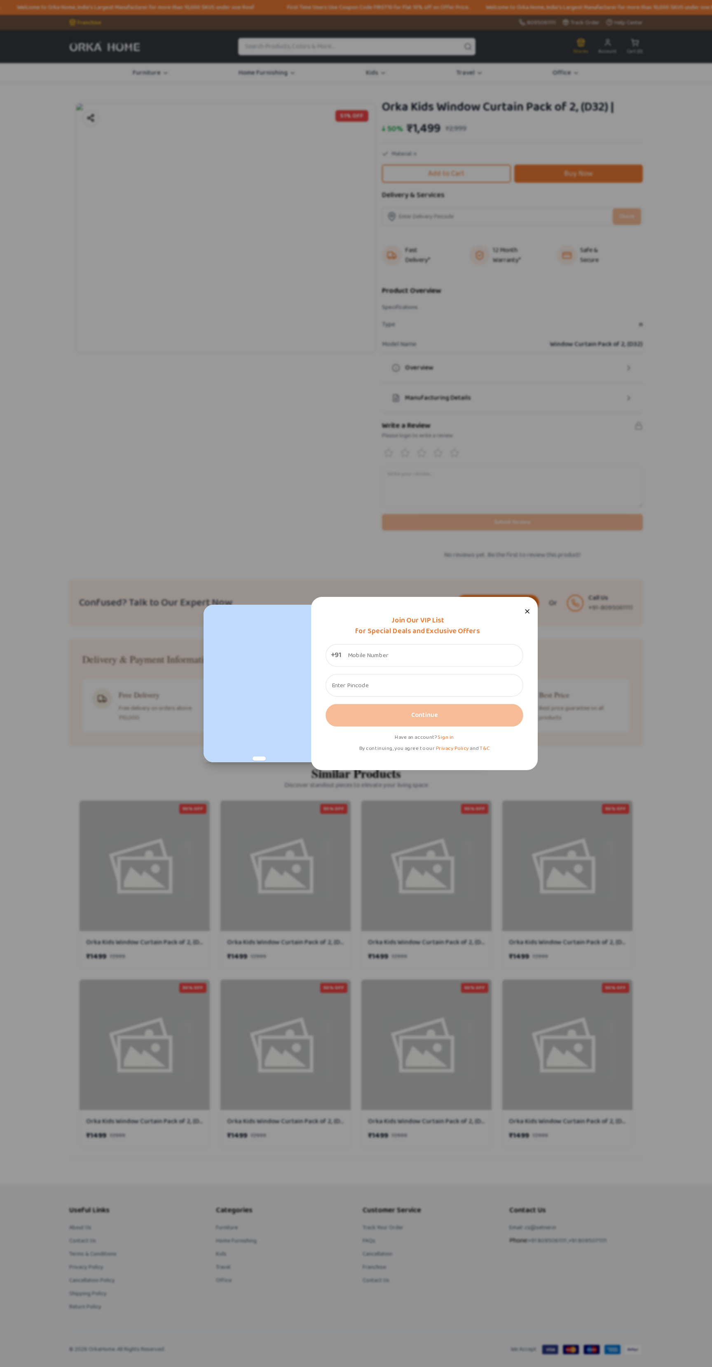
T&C (485, 748)
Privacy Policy (452, 748)
